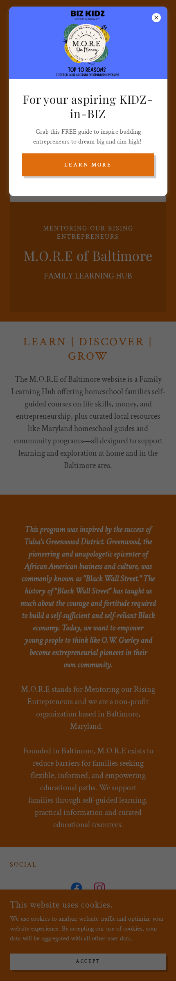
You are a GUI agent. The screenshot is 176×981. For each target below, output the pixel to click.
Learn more (88, 165)
